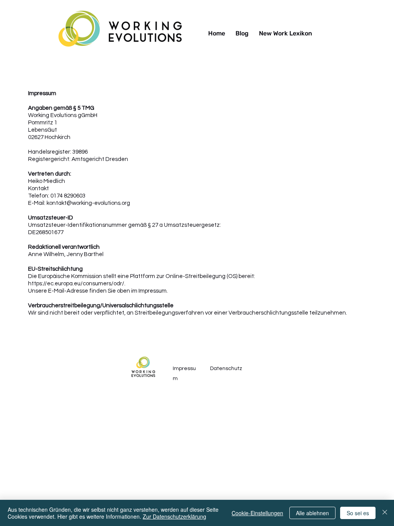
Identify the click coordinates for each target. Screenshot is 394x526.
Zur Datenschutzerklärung (174, 516)
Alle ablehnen (312, 513)
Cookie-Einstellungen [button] (257, 513)
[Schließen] (384, 513)
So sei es (358, 513)
